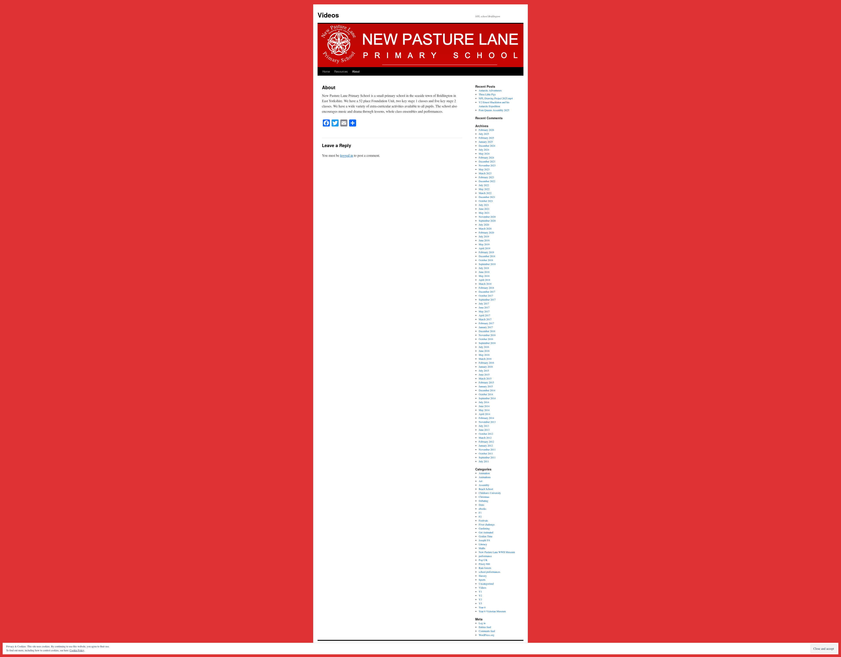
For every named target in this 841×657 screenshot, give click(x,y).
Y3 (480, 599)
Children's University (490, 493)
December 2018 (487, 256)
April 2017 (484, 315)
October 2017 (486, 295)
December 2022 (487, 181)
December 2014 (487, 390)
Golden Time (485, 536)
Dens (481, 504)
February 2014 (486, 418)
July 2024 (484, 149)
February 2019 (486, 252)
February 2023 (486, 177)
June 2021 (484, 208)
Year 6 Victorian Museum (492, 611)
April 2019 (484, 248)
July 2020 (484, 224)
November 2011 (487, 449)
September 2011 (487, 457)
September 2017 (487, 299)
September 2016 (487, 343)
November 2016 (487, 335)
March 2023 (485, 173)
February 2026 (486, 130)
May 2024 (484, 153)
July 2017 (484, 303)
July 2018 (484, 268)
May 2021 (484, 212)
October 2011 (486, 453)
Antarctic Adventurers (490, 90)
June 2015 (484, 374)
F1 (480, 512)
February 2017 (486, 323)
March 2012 (485, 437)
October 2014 (486, 394)
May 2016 (484, 354)
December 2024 (487, 145)
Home (326, 71)
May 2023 (484, 169)
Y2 (480, 595)
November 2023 (487, 165)
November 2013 (487, 422)
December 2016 (487, 331)
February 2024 (486, 157)
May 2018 (484, 276)
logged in (346, 155)
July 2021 (484, 205)
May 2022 (484, 189)
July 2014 (484, 402)
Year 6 (482, 607)
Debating (483, 500)
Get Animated (486, 532)
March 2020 (485, 228)
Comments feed (487, 631)
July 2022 (484, 185)
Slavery (483, 575)
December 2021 (487, 197)
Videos (328, 15)
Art (480, 481)
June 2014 (484, 406)
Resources (341, 71)
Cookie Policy (77, 650)
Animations (485, 477)
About (356, 71)
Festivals (483, 520)
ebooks (482, 508)
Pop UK (483, 560)
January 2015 (486, 386)
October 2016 (486, 339)
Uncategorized (486, 583)
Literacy (483, 544)
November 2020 (487, 216)
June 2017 (484, 307)
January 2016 (486, 366)
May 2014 (484, 410)
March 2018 (485, 283)
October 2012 (486, 433)
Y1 (480, 591)
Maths (482, 548)
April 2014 (484, 414)
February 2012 (486, 441)
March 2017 (485, 319)
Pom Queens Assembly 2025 (494, 110)
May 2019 (484, 244)
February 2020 (486, 232)
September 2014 (487, 398)
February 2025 (486, 137)
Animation (484, 473)
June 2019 (484, 240)
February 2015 (486, 382)
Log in (482, 623)
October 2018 (486, 260)
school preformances (489, 571)
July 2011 (484, 461)
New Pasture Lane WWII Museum (497, 552)
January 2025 (486, 141)
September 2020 (487, 220)
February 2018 (486, 287)
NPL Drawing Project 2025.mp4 (496, 98)
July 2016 (484, 347)
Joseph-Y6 (484, 540)
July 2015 (484, 370)
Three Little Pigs (487, 94)
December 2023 (487, 161)
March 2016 (485, 358)
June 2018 (484, 272)
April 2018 (484, 279)
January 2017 (486, 327)
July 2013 (484, 425)
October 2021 (486, 201)
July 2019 (484, 236)
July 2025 (484, 133)
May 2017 (484, 311)
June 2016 (484, 351)
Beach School (486, 489)
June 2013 (484, 429)
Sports (482, 579)
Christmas (484, 497)
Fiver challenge (487, 524)
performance (485, 556)
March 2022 (485, 193)
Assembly (484, 485)
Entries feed (485, 627)
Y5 (480, 603)
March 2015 (485, 378)
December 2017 (487, 291)
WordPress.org (486, 635)
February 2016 (486, 362)
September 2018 (487, 264)
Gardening (484, 528)
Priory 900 (484, 564)
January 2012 (486, 445)
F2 (480, 516)
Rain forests (485, 568)
